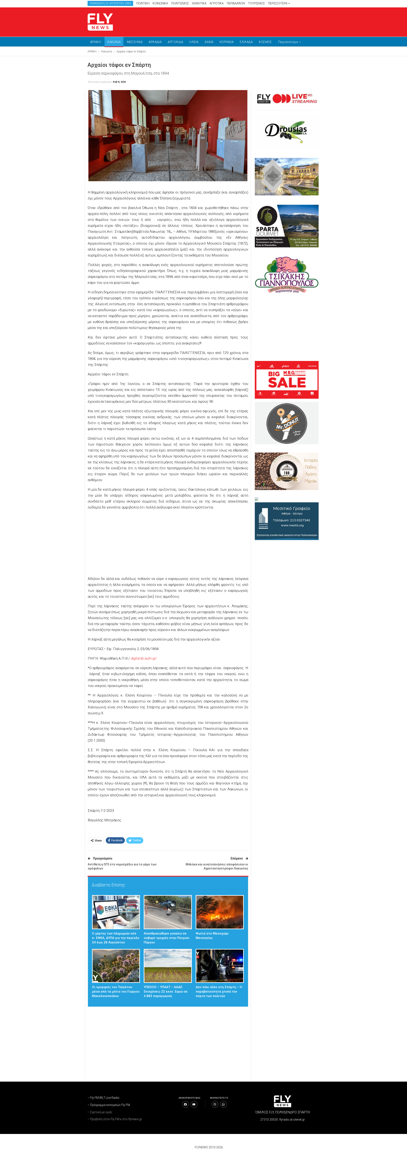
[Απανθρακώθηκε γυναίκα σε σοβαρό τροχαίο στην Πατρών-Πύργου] (167, 912)
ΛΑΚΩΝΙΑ (114, 42)
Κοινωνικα (160, 3)
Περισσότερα (278, 3)
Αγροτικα (217, 3)
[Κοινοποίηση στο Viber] (215, 1104)
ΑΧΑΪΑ (209, 42)
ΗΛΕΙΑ (193, 42)
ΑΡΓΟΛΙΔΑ (175, 42)
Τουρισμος (256, 3)
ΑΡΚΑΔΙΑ (155, 42)
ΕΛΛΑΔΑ (246, 42)
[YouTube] (194, 1104)
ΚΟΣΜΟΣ (265, 42)
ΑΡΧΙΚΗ (95, 42)
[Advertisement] (244, 21)
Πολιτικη (142, 3)
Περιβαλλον (236, 3)
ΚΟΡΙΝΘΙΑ (227, 42)
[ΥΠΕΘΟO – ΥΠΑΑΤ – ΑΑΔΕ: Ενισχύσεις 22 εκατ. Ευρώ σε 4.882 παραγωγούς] (167, 966)
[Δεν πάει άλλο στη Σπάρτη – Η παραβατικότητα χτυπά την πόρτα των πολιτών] (219, 966)
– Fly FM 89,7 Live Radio (103, 1097)
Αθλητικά (199, 3)
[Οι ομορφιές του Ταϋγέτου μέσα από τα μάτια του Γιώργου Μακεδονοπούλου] (116, 966)
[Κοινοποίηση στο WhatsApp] (223, 1104)
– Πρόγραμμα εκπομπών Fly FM (109, 1105)
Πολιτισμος (180, 3)
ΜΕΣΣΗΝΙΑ (135, 42)
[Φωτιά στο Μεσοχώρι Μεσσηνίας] (219, 912)
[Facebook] (185, 1104)
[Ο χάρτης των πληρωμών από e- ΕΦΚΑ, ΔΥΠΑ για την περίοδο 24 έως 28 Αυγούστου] (116, 912)
